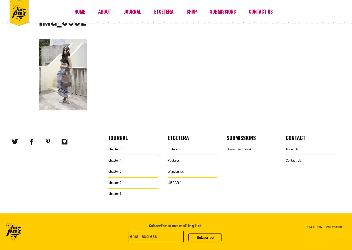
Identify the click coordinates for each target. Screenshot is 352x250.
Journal (132, 11)
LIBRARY (174, 183)
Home (79, 11)
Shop (192, 11)
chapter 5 (114, 149)
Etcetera (164, 11)
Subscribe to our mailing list (175, 225)
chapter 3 (114, 171)
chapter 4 (114, 160)
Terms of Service (333, 226)
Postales (174, 160)
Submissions (223, 11)
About (104, 11)
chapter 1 (114, 194)
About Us (292, 149)
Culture (172, 149)
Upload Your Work (239, 149)
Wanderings (176, 171)
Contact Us (261, 11)
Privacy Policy (314, 226)
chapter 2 (114, 183)
